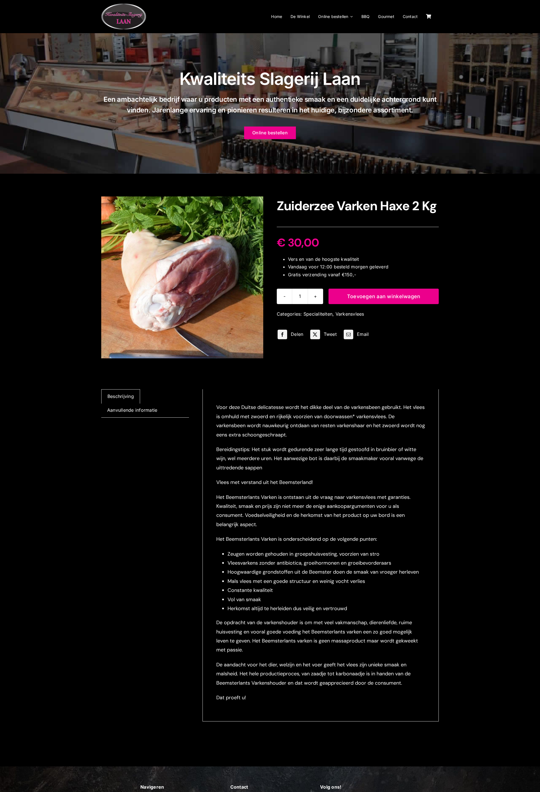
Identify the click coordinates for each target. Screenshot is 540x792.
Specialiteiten (317, 314)
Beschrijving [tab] (120, 396)
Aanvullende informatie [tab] (132, 410)
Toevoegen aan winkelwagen (383, 296)
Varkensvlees (350, 314)
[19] (182, 277)
